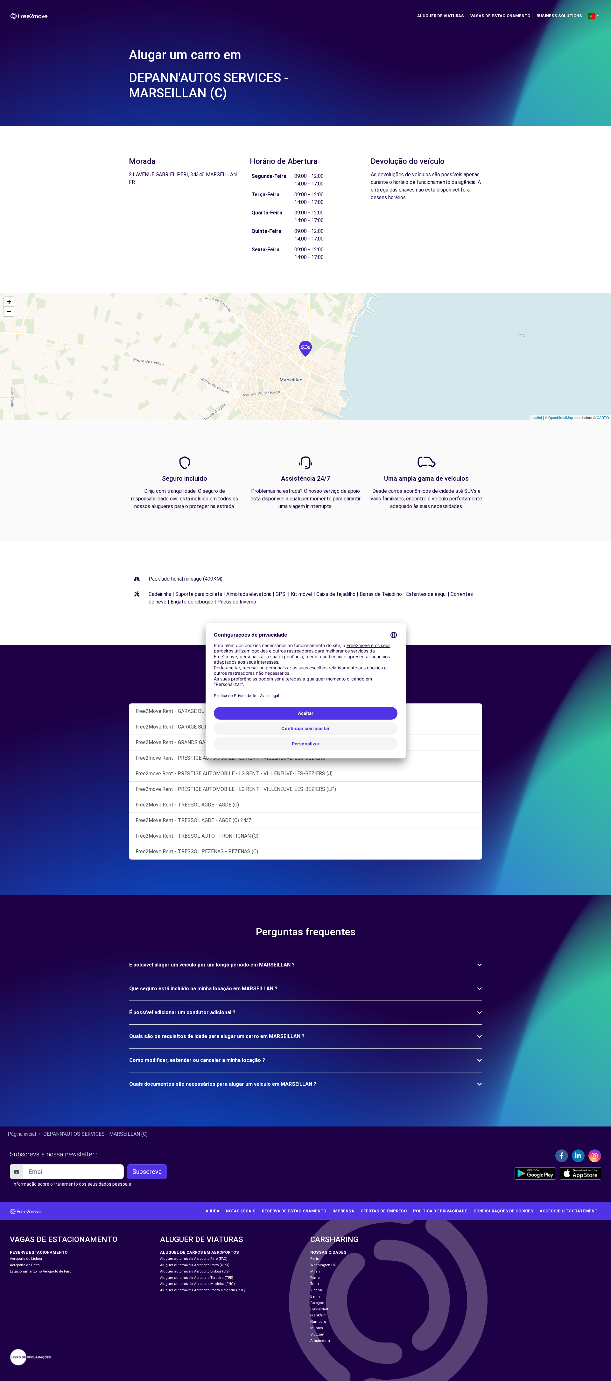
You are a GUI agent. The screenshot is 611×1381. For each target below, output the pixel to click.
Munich (316, 1328)
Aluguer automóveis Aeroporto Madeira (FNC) (197, 1284)
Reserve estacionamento (38, 1252)
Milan (315, 1271)
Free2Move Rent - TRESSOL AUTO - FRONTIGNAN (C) (197, 836)
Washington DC (323, 1265)
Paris (314, 1259)
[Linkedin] (578, 1155)
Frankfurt (318, 1315)
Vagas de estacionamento (500, 15)
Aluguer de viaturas (440, 15)
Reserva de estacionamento (294, 1211)
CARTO (603, 417)
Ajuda (213, 1211)
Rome (315, 1278)
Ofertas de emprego (384, 1211)
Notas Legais (241, 1211)
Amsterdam (320, 1341)
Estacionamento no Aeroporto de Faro (40, 1271)
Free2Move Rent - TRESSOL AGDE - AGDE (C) (187, 805)
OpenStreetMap (560, 417)
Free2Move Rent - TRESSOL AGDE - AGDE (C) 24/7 (193, 820)
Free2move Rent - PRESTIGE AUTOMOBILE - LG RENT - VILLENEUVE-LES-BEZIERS (230, 758)
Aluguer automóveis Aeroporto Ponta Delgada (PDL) (202, 1290)
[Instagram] (594, 1155)
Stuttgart (317, 1334)
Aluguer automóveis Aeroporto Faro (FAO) (194, 1259)
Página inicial (22, 1134)
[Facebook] (561, 1155)
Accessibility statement (568, 1211)
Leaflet (536, 417)
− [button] (9, 311)
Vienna (316, 1290)
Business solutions (559, 15)
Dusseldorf (319, 1309)
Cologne (317, 1303)
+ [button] (9, 302)
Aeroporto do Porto (24, 1265)
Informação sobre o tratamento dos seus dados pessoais (72, 1184)
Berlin (315, 1296)
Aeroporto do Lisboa (26, 1259)
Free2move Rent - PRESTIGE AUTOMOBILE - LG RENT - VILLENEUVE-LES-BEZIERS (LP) (236, 789)
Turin (314, 1284)
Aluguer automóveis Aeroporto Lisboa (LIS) (195, 1271)
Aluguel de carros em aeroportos (199, 1252)
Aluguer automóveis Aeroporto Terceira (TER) (196, 1278)
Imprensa (343, 1211)
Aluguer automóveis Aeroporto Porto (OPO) (194, 1265)
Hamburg (318, 1322)
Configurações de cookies (503, 1211)
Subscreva (147, 1171)
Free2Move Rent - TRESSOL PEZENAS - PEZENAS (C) (197, 851)
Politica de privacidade (440, 1211)
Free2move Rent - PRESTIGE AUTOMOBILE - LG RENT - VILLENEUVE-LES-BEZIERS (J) (234, 774)
